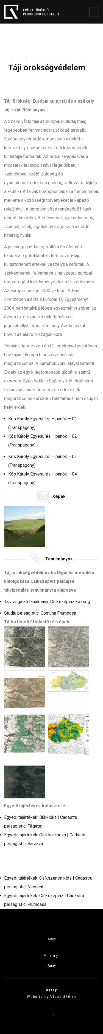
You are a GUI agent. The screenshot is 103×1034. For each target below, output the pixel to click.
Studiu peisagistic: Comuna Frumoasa (40, 613)
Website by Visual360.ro (51, 997)
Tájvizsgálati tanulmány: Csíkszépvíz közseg (47, 601)
